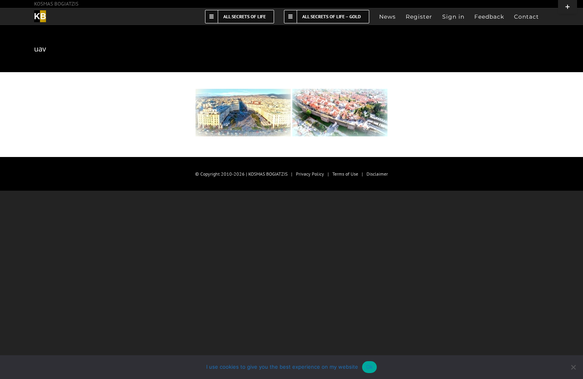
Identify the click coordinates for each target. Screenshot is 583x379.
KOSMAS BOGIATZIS (56, 3)
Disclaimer (377, 174)
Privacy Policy (310, 174)
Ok (369, 367)
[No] (573, 367)
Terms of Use (345, 174)
